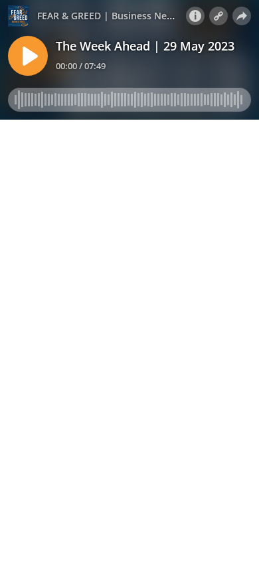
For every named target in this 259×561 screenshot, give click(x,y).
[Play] (28, 56)
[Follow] (218, 16)
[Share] (241, 16)
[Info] (195, 16)
